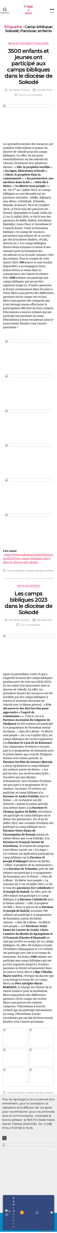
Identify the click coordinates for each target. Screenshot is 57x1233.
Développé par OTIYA (47, 1231)
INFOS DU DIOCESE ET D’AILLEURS (28, 43)
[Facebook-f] (4, 1138)
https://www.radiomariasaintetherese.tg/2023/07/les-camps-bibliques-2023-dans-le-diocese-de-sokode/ (28, 558)
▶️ (22, 1212)
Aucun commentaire (30, 94)
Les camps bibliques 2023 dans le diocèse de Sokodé (28, 603)
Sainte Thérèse (21, 89)
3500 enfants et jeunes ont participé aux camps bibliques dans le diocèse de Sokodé (28, 66)
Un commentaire (30, 624)
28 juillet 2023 (44, 620)
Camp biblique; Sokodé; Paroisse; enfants (30, 570)
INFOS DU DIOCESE (28, 586)
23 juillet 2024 (44, 89)
